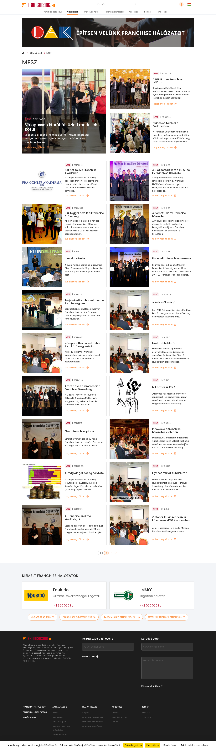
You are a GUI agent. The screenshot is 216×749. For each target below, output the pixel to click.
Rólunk (147, 11)
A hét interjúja (59, 721)
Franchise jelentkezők (114, 11)
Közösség (133, 11)
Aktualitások (72, 11)
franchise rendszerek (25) (77, 617)
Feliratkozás (88, 656)
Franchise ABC (91, 11)
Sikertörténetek (59, 734)
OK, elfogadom (133, 745)
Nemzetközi (58, 717)
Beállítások (169, 745)
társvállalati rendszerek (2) (120, 617)
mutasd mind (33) (41, 617)
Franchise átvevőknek (92, 717)
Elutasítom (152, 745)
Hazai (55, 712)
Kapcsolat (147, 717)
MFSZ (49, 53)
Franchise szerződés (92, 726)
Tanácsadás (162, 11)
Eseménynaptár (119, 717)
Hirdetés (146, 712)
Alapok (85, 712)
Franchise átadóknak (92, 721)
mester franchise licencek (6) (165, 617)
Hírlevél (115, 712)
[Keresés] (135, 4)
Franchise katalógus (52, 11)
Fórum (115, 721)
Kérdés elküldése (150, 686)
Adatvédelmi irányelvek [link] (194, 745)
